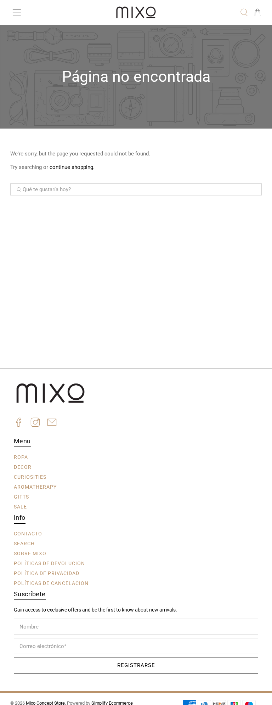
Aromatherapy (35, 486)
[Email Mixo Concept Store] (52, 423)
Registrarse (136, 665)
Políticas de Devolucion (49, 563)
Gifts (21, 496)
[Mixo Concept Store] (136, 12)
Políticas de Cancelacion (51, 583)
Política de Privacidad (46, 573)
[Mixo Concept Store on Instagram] (35, 423)
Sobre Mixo (30, 553)
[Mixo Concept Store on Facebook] (18, 423)
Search (24, 543)
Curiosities (30, 476)
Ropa (21, 457)
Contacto (28, 533)
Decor (23, 467)
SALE (20, 506)
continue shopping (71, 167)
